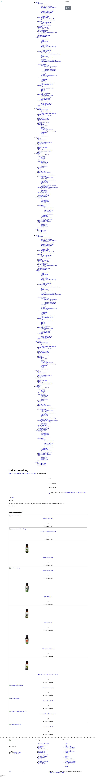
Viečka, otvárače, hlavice (46, 103)
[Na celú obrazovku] (2, 775)
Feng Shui (43, 202)
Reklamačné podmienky (70, 750)
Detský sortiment (42, 141)
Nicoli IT (40, 747)
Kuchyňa (37, 37)
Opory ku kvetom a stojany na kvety (49, 32)
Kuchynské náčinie (42, 94)
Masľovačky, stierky (45, 93)
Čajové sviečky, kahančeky (47, 177)
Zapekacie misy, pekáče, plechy (48, 83)
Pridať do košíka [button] (48, 526)
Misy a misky (44, 44)
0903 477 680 (17, 752)
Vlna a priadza (41, 156)
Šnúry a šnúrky (41, 167)
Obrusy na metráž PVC (43, 154)
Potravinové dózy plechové (50, 70)
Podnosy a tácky (44, 45)
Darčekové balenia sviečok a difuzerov (47, 175)
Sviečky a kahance (42, 176)
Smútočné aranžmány (48, 209)
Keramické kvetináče (45, 5)
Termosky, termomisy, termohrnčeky (49, 75)
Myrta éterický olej (48, 596)
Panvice (43, 80)
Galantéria (37, 153)
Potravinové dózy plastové (50, 69)
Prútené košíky (44, 110)
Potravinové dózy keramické (50, 66)
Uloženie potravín (42, 64)
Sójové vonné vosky (42, 192)
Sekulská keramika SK (43, 750)
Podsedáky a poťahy (42, 147)
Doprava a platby (68, 746)
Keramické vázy (44, 226)
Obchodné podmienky (70, 747)
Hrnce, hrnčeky (44, 79)
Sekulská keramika (42, 105)
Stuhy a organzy (42, 161)
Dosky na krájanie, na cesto (47, 57)
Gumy (39, 170)
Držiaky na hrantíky (45, 23)
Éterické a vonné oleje (46, 188)
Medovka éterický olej (48, 518)
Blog (66, 745)
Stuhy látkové (44, 165)
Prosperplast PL (41, 752)
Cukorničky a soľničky (46, 49)
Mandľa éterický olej (48, 570)
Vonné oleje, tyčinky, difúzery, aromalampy (48, 187)
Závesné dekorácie (45, 200)
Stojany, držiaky (44, 56)
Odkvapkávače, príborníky (47, 52)
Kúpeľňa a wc (41, 117)
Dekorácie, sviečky (21, 473)
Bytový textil (38, 144)
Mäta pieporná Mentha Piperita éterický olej (48, 674)
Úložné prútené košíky (46, 112)
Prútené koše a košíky (43, 109)
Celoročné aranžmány (49, 207)
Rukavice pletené (42, 160)
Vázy (39, 223)
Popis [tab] (12, 497)
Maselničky (43, 71)
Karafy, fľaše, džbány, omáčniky (48, 46)
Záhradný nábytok (42, 143)
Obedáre (43, 74)
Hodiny (40, 123)
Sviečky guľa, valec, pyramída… (48, 180)
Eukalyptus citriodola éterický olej (48, 531)
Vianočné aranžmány (48, 214)
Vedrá (42, 133)
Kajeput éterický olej (48, 700)
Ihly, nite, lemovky (42, 171)
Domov (10, 473)
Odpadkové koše (45, 136)
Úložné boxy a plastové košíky (45, 115)
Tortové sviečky (44, 186)
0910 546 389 (16, 753)
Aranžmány (43, 206)
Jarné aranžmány (47, 211)
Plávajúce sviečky (45, 183)
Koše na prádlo (41, 114)
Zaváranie (40, 100)
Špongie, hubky (44, 125)
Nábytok (37, 137)
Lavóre (42, 134)
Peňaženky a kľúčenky (43, 220)
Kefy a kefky (44, 128)
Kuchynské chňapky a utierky (45, 151)
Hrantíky (40, 21)
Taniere (42, 42)
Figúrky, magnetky (45, 201)
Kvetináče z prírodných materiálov (48, 7)
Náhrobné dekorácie (45, 204)
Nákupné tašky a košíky (43, 118)
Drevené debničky (45, 16)
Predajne (67, 743)
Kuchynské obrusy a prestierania (45, 149)
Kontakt (66, 752)
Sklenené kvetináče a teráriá (47, 11)
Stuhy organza (44, 166)
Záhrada (37, 2)
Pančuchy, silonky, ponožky (44, 172)
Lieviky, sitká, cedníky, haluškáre (48, 60)
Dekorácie (40, 199)
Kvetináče (40, 3)
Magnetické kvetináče (46, 13)
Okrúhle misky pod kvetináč (47, 18)
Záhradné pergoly (42, 31)
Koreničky (43, 73)
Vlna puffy (43, 157)
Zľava (36, 229)
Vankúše (40, 146)
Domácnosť (38, 108)
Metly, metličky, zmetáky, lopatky (48, 131)
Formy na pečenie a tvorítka (47, 88)
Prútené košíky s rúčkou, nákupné (48, 113)
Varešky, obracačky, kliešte (47, 95)
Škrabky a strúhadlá (45, 99)
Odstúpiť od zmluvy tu (70, 751)
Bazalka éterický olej (48, 557)
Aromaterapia (38, 173)
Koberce (40, 152)
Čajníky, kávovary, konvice (47, 84)
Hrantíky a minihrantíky (46, 22)
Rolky (39, 168)
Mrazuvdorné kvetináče (46, 12)
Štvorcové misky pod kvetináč (48, 20)
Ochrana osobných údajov (70, 748)
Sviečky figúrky (44, 178)
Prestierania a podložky (46, 50)
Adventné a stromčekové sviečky (48, 185)
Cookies (66, 753)
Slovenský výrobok (82, 492)
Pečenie (40, 85)
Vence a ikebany (44, 216)
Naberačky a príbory (45, 98)
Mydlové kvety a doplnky (47, 219)
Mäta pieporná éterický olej (48, 687)
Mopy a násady (44, 132)
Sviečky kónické (44, 181)
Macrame (43, 158)
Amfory (40, 26)
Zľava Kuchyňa (41, 231)
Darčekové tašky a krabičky (44, 221)
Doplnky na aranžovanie (46, 217)
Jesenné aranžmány (48, 212)
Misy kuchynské (44, 76)
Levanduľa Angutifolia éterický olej (48, 713)
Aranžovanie (41, 205)
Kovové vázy (44, 225)
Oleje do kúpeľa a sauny (43, 195)
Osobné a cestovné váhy (43, 122)
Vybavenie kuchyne (42, 51)
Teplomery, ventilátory (43, 120)
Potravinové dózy (45, 65)
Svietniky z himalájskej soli (44, 194)
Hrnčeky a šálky (44, 41)
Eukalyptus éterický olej (48, 726)
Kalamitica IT (41, 748)
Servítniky (43, 47)
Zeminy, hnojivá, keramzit (44, 35)
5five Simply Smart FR (43, 743)
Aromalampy (44, 191)
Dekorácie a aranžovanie (40, 197)
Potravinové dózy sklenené (50, 68)
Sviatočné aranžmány (48, 210)
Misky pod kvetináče (43, 17)
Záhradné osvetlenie (42, 36)
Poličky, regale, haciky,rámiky (45, 142)
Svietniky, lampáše (42, 196)
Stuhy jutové (44, 163)
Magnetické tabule (42, 228)
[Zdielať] (3, 775)
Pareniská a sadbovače (43, 27)
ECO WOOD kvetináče (46, 6)
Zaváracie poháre (45, 102)
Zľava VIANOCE (42, 233)
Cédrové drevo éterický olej (48, 648)
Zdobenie (43, 90)
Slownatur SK (41, 751)
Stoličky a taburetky (42, 139)
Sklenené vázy (44, 224)
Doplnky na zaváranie (46, 104)
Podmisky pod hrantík (46, 25)
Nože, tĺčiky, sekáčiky (46, 97)
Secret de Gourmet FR (43, 745)
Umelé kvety (44, 215)
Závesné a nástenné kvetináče (47, 10)
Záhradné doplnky (42, 34)
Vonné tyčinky (44, 190)
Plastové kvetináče (45, 8)
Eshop (14, 473)
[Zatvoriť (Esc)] (4, 775)
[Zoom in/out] (0, 775)
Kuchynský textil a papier (44, 107)
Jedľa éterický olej (48, 622)
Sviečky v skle (44, 182)
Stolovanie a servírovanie (43, 39)
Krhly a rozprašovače (43, 30)
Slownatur (51, 493)
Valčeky (43, 89)
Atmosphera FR (41, 746)
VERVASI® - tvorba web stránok (56, 772)
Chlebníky (43, 59)
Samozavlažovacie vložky (44, 28)
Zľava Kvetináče (42, 230)
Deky (39, 148)
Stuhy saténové (44, 162)
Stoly (39, 138)
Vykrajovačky (44, 86)
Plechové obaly (44, 15)
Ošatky (42, 91)
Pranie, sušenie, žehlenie (43, 119)
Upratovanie (41, 124)
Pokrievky (43, 81)
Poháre (42, 40)
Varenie (40, 78)
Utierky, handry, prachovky (47, 129)
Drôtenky (43, 127)
